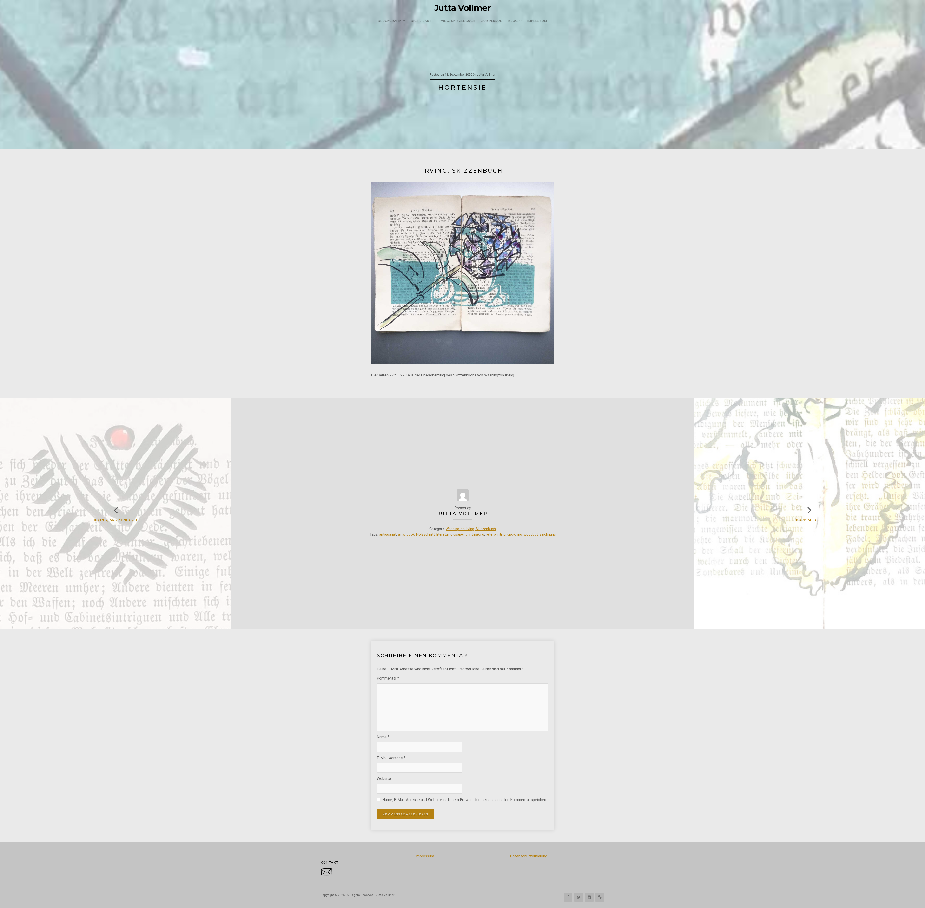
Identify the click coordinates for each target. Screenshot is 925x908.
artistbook (406, 534)
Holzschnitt (425, 534)
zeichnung (548, 534)
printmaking (475, 534)
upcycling (514, 534)
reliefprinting (496, 534)
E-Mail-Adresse (391, 758)
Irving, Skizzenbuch (115, 520)
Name (383, 737)
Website (384, 778)
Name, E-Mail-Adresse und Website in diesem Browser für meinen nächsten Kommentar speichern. (465, 800)
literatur (442, 534)
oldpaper (457, 534)
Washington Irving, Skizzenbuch (471, 529)
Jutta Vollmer (462, 8)
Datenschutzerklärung (528, 856)
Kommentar (388, 678)
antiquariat (387, 534)
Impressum (424, 856)
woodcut (531, 534)
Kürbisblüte (809, 520)
